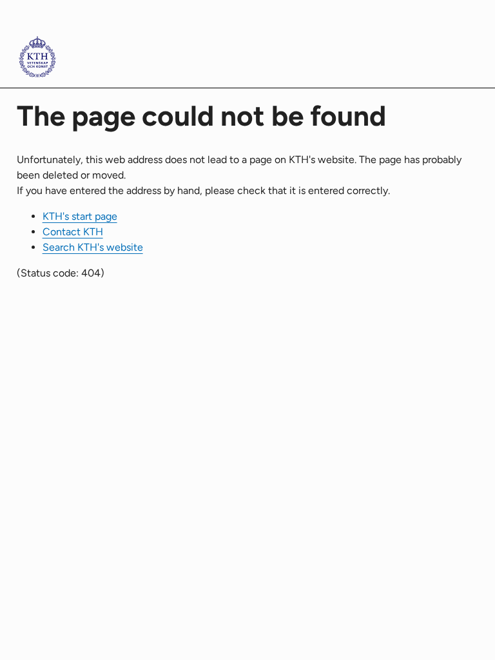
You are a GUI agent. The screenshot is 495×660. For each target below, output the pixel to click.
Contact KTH (73, 232)
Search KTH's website (93, 247)
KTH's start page (80, 216)
